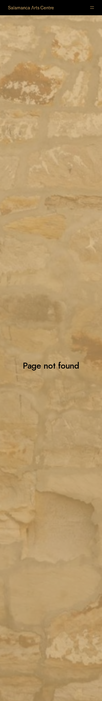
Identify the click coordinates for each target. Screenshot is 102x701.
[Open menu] (92, 7)
